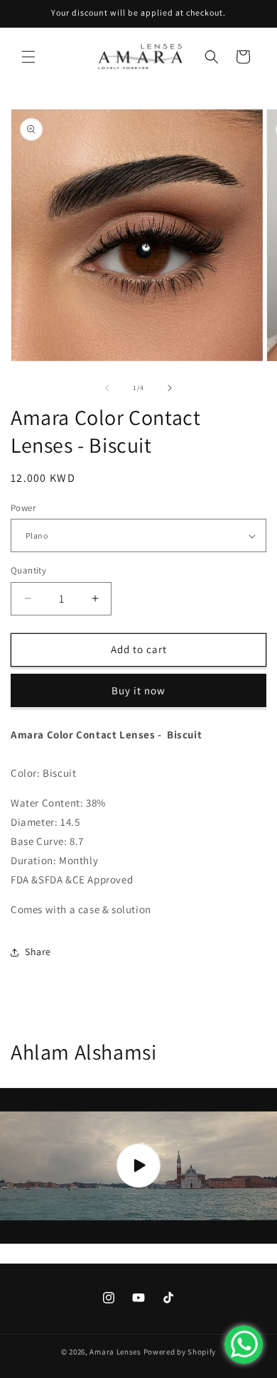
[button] (28, 56)
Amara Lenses (115, 1352)
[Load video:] (138, 1166)
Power (23, 508)
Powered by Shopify (180, 1352)
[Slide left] (107, 388)
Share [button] (38, 951)
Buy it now (138, 690)
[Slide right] (169, 388)
